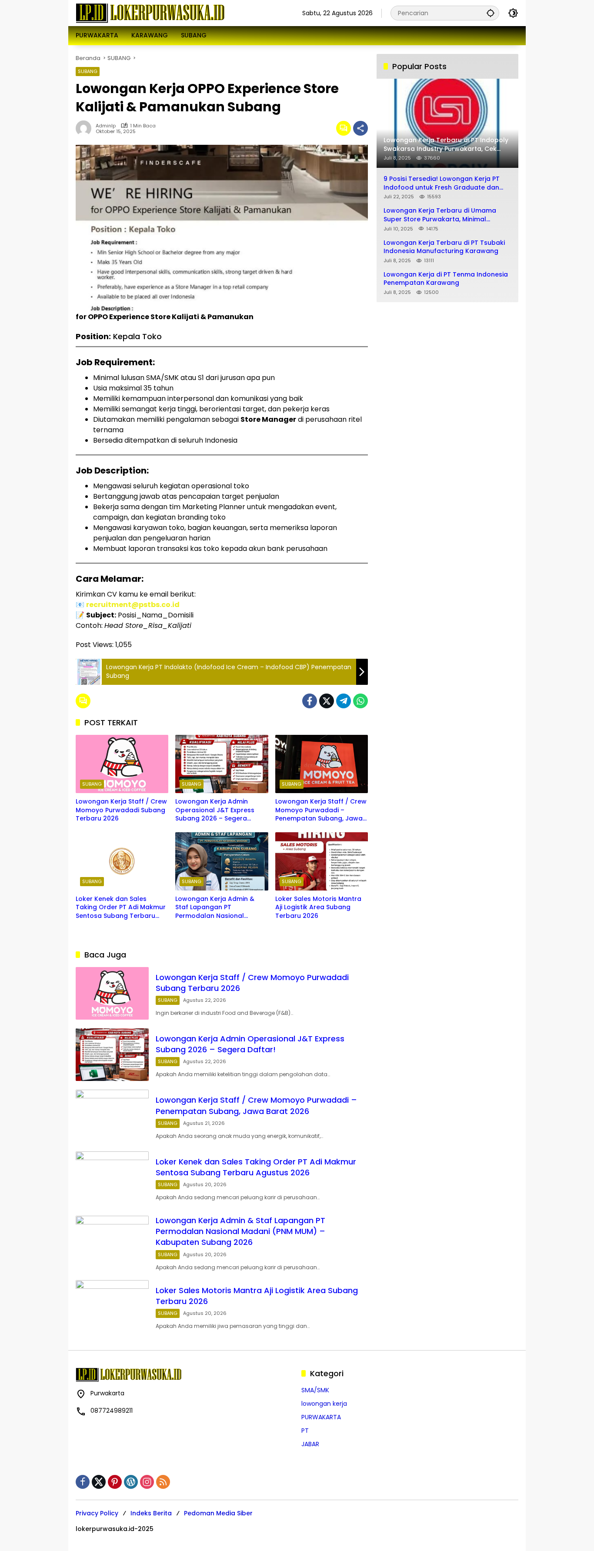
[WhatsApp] (360, 701)
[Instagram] (147, 1482)
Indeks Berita (151, 1513)
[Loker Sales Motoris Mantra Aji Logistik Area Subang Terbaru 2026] (321, 861)
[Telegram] (343, 701)
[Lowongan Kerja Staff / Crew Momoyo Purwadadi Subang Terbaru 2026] (122, 764)
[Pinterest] (115, 1482)
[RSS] (163, 1482)
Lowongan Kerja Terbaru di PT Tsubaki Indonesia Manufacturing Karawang (444, 246)
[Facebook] (309, 701)
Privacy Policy (97, 1513)
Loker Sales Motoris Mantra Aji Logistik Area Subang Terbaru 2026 (318, 907)
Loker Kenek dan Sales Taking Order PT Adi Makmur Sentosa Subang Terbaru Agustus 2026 (121, 908)
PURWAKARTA (321, 1417)
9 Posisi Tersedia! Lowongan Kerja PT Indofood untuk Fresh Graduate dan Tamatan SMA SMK (442, 183)
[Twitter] (326, 701)
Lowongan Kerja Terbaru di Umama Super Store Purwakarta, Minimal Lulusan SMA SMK (440, 215)
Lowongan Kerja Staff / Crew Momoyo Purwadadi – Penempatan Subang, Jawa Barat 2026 (321, 810)
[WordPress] (131, 1482)
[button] (490, 13)
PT (305, 1430)
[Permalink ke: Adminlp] (86, 128)
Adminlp (106, 125)
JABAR (310, 1444)
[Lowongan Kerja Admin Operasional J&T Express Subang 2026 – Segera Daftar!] (221, 764)
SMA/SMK (315, 1390)
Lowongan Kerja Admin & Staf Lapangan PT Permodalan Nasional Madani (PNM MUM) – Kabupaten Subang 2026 (214, 908)
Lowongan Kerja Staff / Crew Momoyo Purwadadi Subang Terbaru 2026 (121, 810)
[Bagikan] (360, 128)
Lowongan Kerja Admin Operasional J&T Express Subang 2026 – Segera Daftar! (214, 810)
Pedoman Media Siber (218, 1513)
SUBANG (87, 71)
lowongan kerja (324, 1403)
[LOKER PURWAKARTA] (150, 12)
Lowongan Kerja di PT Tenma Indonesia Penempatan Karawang (446, 278)
